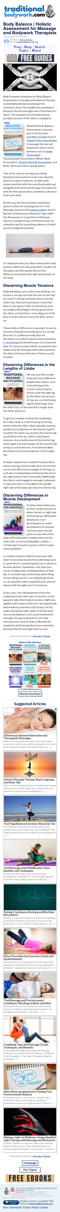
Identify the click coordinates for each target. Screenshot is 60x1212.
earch (40, 47)
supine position (38, 209)
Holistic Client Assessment (42, 140)
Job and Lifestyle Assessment (35, 162)
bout (36, 50)
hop (28, 47)
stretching (12, 342)
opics (24, 50)
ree (18, 47)
